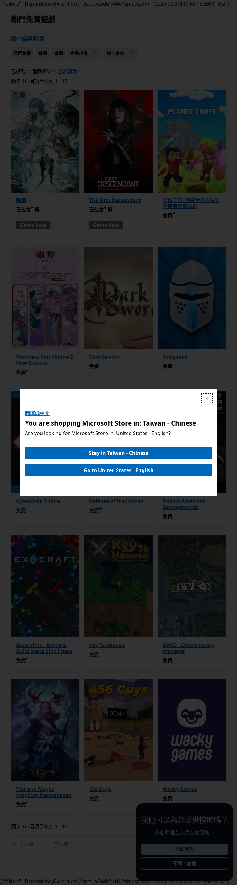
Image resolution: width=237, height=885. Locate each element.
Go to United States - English (119, 470)
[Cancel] (207, 399)
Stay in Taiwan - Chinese (118, 453)
